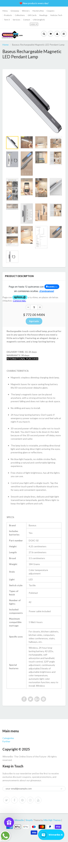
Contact (26, 19)
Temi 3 (7, 19)
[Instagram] (30, 800)
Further (6, 741)
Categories (8, 738)
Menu (5, 11)
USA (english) (39, 19)
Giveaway (15, 11)
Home (5, 44)
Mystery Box (38, 11)
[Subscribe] (61, 788)
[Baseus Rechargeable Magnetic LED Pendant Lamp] (34, 103)
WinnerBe (19, 820)
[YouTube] (38, 800)
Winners (26, 11)
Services (16, 19)
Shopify (29, 820)
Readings (43, 15)
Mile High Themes (52, 820)
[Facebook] (14, 800)
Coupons (50, 11)
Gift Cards (32, 15)
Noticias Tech (56, 15)
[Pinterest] (22, 800)
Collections (20, 15)
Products (8, 15)
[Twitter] (6, 800)
